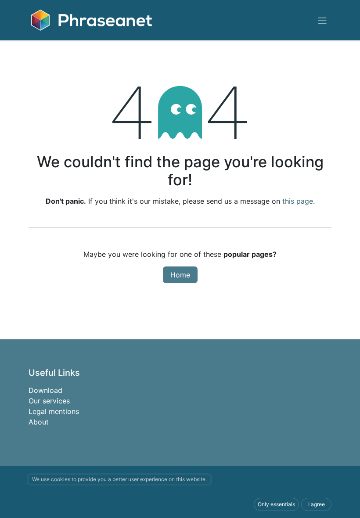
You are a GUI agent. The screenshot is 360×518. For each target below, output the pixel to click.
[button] (276, 504)
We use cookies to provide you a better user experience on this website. (119, 479)
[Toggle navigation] (322, 20)
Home (180, 274)
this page (297, 201)
